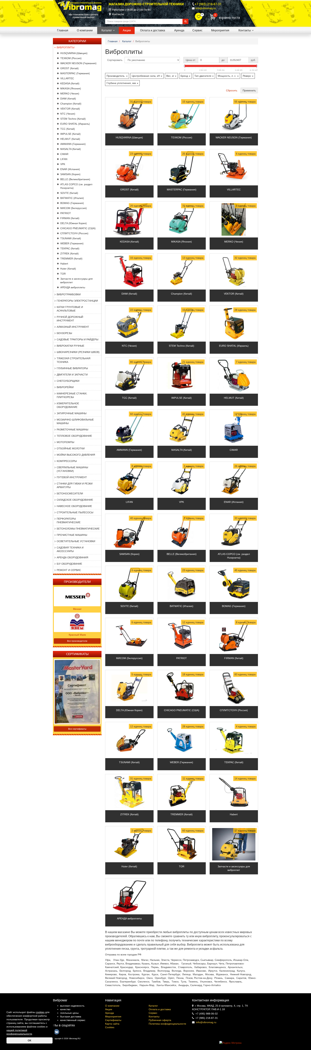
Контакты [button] (244, 30)
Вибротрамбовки (69, 294)
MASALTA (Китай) (70, 149)
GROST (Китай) (69, 68)
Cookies (109, 1027)
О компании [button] (85, 30)
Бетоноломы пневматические (78, 528)
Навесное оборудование (74, 506)
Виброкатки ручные (70, 345)
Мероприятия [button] (220, 30)
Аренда (109, 1012)
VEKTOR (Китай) (70, 108)
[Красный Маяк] (77, 621)
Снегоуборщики (68, 380)
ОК (29, 1040)
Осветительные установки (76, 541)
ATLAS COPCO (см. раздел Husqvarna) (234, 556)
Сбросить (231, 90)
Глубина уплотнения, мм (121, 83)
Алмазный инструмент (73, 326)
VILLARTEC (67, 78)
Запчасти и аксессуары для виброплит (234, 868)
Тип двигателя (202, 75)
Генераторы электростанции (77, 300)
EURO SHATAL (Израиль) (75, 123)
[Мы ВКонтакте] (56, 1032)
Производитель (116, 75)
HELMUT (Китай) (70, 138)
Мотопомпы (65, 442)
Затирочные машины (71, 413)
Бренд (184, 75)
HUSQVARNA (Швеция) (73, 53)
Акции (108, 1009)
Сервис (153, 1012)
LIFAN (63, 159)
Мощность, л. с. (227, 75)
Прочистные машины (72, 534)
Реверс (247, 75)
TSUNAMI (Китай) (70, 238)
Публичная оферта (160, 1020)
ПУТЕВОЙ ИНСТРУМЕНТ (72, 477)
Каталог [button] (107, 30)
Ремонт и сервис (69, 570)
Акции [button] (127, 30)
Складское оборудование (75, 499)
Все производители (77, 641)
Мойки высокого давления (76, 454)
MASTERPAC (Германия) (75, 73)
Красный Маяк (77, 634)
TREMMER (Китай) (71, 258)
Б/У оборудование (69, 563)
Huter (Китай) (68, 268)
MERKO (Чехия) (69, 93)
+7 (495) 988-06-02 (206, 1013)
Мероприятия (113, 1016)
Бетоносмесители (70, 493)
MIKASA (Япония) (70, 88)
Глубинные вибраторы (72, 368)
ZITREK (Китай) (69, 253)
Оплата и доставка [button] (152, 30)
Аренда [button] (179, 30)
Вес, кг (170, 75)
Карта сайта (112, 1023)
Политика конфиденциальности (167, 1023)
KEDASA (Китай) (69, 83)
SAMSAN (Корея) (70, 174)
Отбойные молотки (71, 448)
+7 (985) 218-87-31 (208, 4)
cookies (40, 1012)
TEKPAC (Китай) (69, 248)
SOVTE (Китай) (69, 193)
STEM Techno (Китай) (73, 118)
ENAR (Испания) (70, 169)
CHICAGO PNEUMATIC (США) (78, 228)
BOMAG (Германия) (72, 203)
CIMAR (64, 154)
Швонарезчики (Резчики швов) (78, 352)
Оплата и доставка (160, 1009)
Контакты (118, 14)
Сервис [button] (197, 30)
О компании (112, 1005)
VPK (62, 164)
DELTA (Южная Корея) (73, 223)
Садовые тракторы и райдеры (77, 339)
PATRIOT (65, 213)
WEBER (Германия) (72, 243)
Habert (64, 263)
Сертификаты (113, 1020)
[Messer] (77, 596)
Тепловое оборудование (74, 435)
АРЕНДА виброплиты (72, 287)
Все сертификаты (77, 729)
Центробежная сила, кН (146, 75)
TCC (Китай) (67, 128)
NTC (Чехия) (67, 113)
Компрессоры (67, 461)
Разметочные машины (72, 429)
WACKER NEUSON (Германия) (78, 63)
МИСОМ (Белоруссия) (73, 208)
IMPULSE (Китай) (70, 133)
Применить (249, 90)
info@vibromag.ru (205, 8)
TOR (63, 273)
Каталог (153, 1005)
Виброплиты (65, 47)
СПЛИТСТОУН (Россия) (74, 233)
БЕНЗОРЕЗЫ (64, 333)
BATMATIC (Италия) (72, 198)
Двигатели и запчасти (72, 374)
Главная (62, 30)
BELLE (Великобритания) (75, 179)
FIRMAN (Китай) (69, 218)
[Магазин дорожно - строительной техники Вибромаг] (79, 6)
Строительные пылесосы (75, 512)
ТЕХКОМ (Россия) (71, 58)
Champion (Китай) (70, 103)
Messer (77, 609)
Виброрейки (65, 387)
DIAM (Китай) (68, 98)
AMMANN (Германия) (73, 144)
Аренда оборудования (72, 557)
